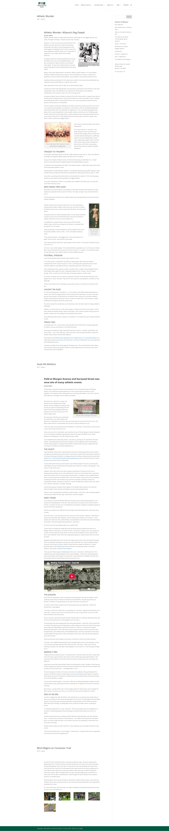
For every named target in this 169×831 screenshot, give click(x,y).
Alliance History (85, 5)
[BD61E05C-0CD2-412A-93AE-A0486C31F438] (79, 800)
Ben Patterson (119, 24)
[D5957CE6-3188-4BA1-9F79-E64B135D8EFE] (94, 800)
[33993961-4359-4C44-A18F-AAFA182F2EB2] (64, 800)
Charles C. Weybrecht (121, 54)
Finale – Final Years (120, 44)
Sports (43, 19)
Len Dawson (78, 672)
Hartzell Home (98, 5)
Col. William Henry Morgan (123, 59)
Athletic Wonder (45, 16)
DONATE (126, 5)
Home (77, 5)
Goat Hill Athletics (46, 364)
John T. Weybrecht (120, 56)
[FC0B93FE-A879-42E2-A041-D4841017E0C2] (50, 800)
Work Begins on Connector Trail (54, 748)
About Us (110, 5)
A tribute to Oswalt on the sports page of (59, 345)
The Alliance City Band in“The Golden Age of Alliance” (121, 39)
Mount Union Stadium (64, 548)
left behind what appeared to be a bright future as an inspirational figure (75, 338)
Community (118, 51)
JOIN (118, 5)
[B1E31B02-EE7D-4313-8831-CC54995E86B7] (50, 812)
